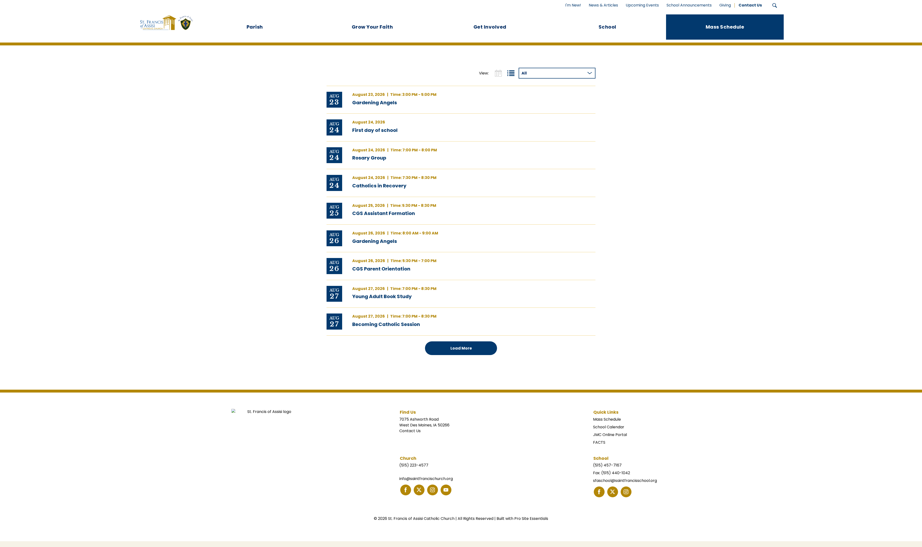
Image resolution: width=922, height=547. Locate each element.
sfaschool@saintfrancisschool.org (625, 480)
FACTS (599, 442)
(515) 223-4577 (413, 465)
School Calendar (608, 427)
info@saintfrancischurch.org (426, 478)
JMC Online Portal (610, 434)
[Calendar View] (498, 73)
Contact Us (410, 431)
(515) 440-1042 (615, 473)
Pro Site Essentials (531, 518)
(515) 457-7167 (607, 465)
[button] (775, 5)
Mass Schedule (607, 419)
